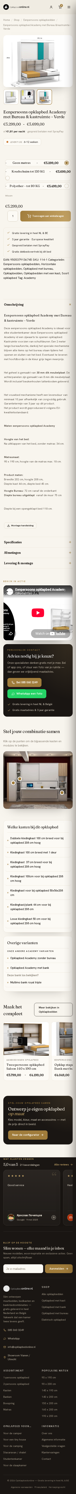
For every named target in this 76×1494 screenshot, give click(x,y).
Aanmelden (58, 1269)
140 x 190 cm (49, 1390)
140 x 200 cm (49, 1396)
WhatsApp (14, 1338)
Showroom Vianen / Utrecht (19, 1357)
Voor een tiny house (14, 1439)
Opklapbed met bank (54, 1307)
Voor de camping (13, 1446)
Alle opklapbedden (52, 1294)
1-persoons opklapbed (16, 1377)
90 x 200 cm (49, 1384)
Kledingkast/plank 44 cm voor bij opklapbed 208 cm (30, 907)
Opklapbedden (12, 273)
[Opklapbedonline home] (16, 7)
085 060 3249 (16, 1330)
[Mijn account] (51, 7)
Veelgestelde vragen (53, 1446)
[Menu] (69, 7)
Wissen (9, 195)
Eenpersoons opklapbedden (39, 20)
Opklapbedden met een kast (42, 273)
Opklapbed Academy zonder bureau (33, 958)
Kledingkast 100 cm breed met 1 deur (33, 852)
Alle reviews (63, 1164)
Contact (46, 1458)
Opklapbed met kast (53, 1300)
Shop (17, 20)
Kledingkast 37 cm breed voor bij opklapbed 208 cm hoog (31, 864)
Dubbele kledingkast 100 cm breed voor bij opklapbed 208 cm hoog (36, 840)
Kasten (7, 1390)
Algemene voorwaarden (22, 1487)
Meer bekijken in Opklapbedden (49, 1009)
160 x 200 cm (49, 1409)
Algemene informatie (53, 1439)
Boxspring (8, 1403)
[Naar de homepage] (19, 1288)
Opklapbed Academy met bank (29, 968)
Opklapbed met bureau (38, 269)
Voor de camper (12, 1433)
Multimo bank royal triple (26, 982)
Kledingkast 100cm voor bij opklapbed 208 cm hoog (36, 879)
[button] (19, 778)
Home (6, 20)
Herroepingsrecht (57, 1487)
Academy (30, 278)
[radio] (38, 162)
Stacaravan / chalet (14, 1452)
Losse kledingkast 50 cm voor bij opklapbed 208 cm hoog (30, 921)
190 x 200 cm (49, 1416)
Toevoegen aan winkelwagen (48, 216)
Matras (7, 1409)
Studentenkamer (12, 1458)
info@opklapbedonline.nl (21, 1347)
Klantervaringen (50, 1452)
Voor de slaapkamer (15, 1465)
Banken (7, 1396)
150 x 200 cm (49, 1403)
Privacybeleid (40, 1487)
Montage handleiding (22, 525)
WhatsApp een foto (29, 693)
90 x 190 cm (49, 1377)
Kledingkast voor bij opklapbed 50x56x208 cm (36, 893)
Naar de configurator (28, 1135)
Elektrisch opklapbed (54, 1319)
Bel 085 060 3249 (26, 682)
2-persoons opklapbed (16, 1384)
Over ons (47, 1433)
